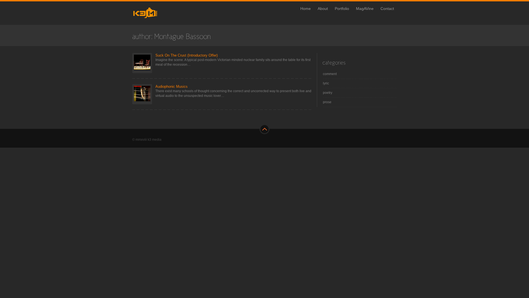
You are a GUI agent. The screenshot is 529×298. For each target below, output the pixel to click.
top (264, 130)
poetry (327, 93)
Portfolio (342, 8)
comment (330, 74)
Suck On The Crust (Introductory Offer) (186, 55)
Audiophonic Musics (171, 86)
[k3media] (156, 20)
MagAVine (365, 8)
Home (305, 8)
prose (327, 102)
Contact (387, 8)
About (323, 8)
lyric (326, 83)
